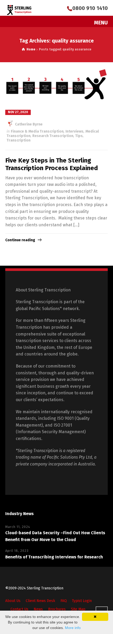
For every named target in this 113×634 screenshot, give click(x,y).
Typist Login (82, 601)
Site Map (78, 609)
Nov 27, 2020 (18, 112)
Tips (79, 136)
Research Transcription (52, 136)
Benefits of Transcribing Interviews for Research (54, 556)
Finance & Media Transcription (37, 131)
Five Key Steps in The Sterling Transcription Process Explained (51, 164)
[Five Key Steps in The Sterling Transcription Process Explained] (56, 85)
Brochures (57, 609)
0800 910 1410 (90, 8)
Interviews (74, 131)
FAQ (63, 601)
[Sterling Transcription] (19, 9)
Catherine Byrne (28, 124)
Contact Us (19, 609)
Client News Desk (40, 601)
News (38, 609)
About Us (12, 601)
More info (73, 628)
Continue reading (20, 240)
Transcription (18, 140)
